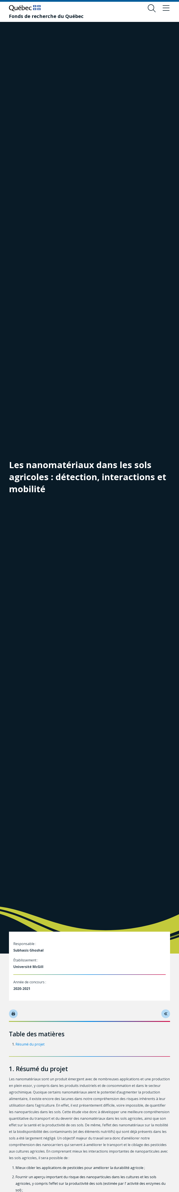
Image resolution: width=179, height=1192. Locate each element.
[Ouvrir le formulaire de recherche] (152, 8)
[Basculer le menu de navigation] (166, 8)
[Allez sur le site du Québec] (25, 8)
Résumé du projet (30, 1044)
